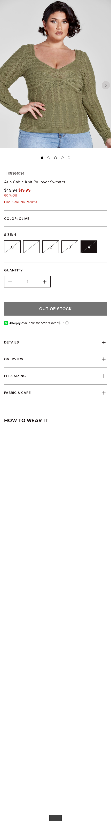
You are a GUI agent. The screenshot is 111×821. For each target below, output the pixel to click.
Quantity (13, 270)
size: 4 (10, 234)
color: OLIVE (17, 218)
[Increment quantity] (44, 281)
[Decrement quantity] (10, 281)
